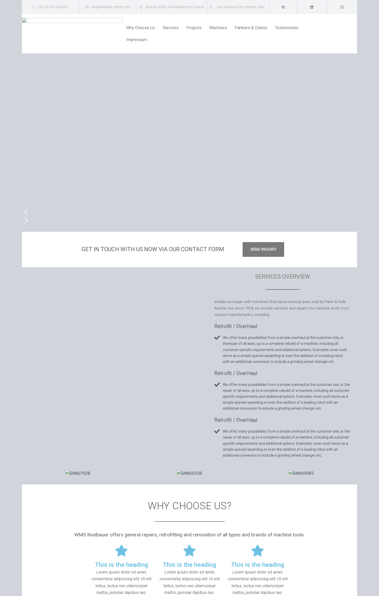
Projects (194, 27)
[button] (189, 212)
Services (171, 27)
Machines (218, 27)
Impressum (136, 39)
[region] (189, 142)
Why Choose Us (140, 27)
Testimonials (286, 27)
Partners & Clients (251, 27)
